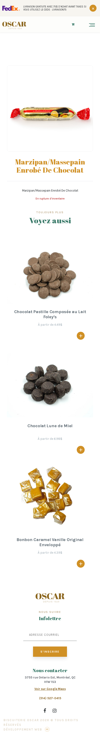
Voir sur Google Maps (50, 689)
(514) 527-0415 (50, 698)
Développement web (22, 729)
